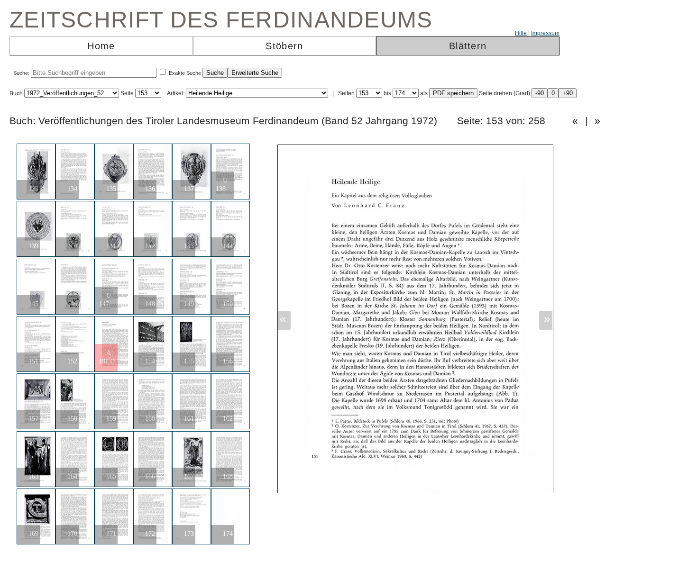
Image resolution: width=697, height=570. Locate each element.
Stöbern (284, 46)
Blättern (467, 46)
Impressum (545, 33)
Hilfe (521, 33)
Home (101, 46)
